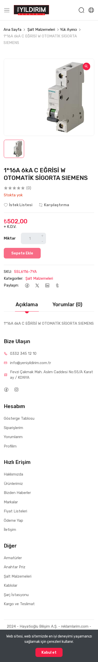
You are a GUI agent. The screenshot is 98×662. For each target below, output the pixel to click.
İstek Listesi (20, 205)
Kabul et (49, 652)
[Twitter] (37, 285)
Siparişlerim (13, 427)
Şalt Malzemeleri (41, 29)
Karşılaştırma (56, 205)
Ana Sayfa (12, 29)
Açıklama (27, 304)
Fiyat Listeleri (15, 511)
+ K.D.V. (10, 226)
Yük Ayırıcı (68, 29)
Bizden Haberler (17, 492)
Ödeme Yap (13, 520)
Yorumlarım (13, 437)
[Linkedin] (47, 285)
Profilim (10, 446)
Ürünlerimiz (13, 483)
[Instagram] (16, 389)
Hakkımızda (13, 474)
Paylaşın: (11, 285)
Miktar (10, 238)
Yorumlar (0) (67, 304)
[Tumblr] (57, 285)
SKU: (8, 271)
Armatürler (13, 558)
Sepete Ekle (22, 253)
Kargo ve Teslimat (19, 604)
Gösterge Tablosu (19, 418)
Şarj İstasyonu (16, 595)
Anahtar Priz (14, 567)
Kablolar (10, 585)
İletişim (10, 529)
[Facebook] (27, 285)
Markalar (11, 502)
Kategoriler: (13, 278)
